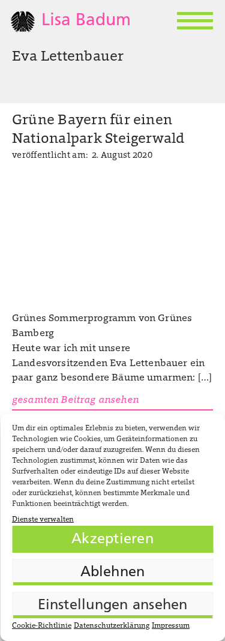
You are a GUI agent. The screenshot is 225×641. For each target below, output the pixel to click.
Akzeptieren (112, 539)
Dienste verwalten (43, 519)
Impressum (171, 626)
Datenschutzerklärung (111, 626)
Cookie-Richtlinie (41, 626)
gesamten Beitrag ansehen (75, 400)
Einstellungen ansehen (113, 605)
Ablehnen (112, 572)
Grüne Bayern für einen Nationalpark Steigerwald (98, 130)
